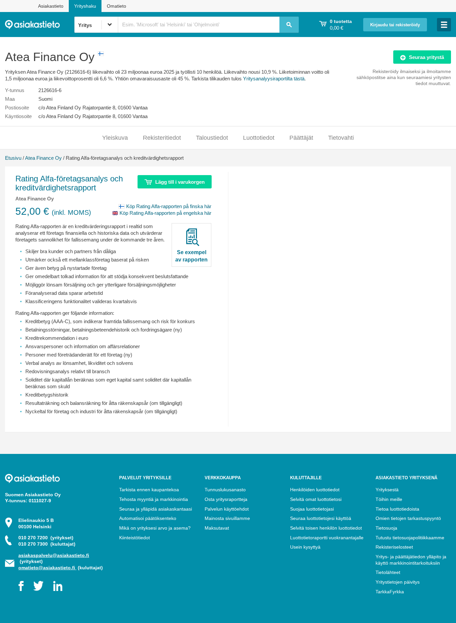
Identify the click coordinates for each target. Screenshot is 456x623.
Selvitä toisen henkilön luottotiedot (326, 528)
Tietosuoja (386, 528)
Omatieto (116, 6)
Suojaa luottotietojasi (312, 509)
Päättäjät (301, 137)
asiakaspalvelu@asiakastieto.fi (53, 555)
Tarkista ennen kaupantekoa (149, 489)
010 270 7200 (45, 537)
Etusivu (13, 158)
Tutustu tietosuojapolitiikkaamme (410, 537)
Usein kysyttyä (305, 547)
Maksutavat (217, 528)
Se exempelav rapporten (191, 255)
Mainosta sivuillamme (227, 518)
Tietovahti (341, 137)
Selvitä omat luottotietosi (315, 499)
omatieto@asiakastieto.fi (47, 567)
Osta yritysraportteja (226, 499)
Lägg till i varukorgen (180, 182)
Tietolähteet (388, 572)
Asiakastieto (50, 6)
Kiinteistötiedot (134, 537)
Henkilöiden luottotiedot (314, 489)
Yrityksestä (387, 489)
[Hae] (289, 25)
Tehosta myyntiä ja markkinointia (153, 499)
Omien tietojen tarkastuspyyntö (408, 518)
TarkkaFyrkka (390, 591)
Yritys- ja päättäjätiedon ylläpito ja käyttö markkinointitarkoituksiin (411, 560)
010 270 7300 (46, 544)
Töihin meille (389, 499)
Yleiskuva (115, 137)
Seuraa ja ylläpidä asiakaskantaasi (155, 509)
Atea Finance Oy (43, 158)
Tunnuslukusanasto (225, 489)
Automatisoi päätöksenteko (147, 518)
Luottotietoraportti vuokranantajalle (327, 537)
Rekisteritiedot (162, 137)
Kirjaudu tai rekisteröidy (395, 25)
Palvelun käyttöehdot (227, 509)
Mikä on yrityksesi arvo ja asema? (155, 528)
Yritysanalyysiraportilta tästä (273, 78)
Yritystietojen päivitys (398, 582)
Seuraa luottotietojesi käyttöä (320, 518)
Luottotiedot (258, 137)
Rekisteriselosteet (394, 547)
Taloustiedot (212, 137)
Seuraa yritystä (426, 57)
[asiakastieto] (39, 25)
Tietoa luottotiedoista (397, 509)
